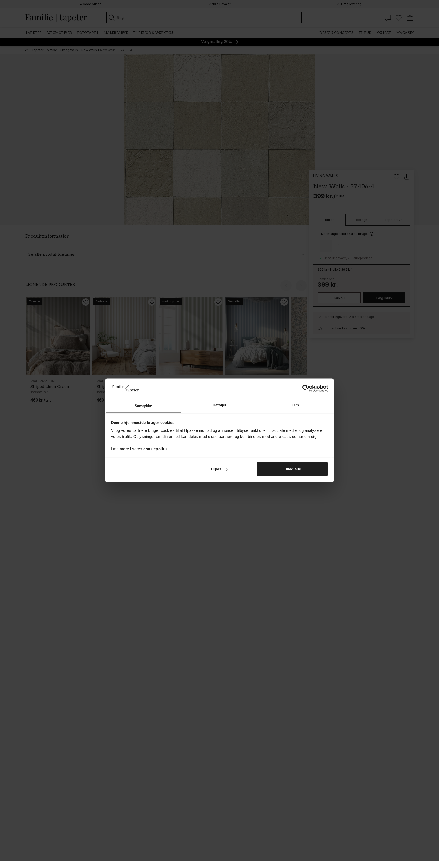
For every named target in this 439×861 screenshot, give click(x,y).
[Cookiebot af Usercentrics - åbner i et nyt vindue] (306, 388)
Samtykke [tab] (143, 406)
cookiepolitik (155, 449)
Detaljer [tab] (220, 405)
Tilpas (215, 469)
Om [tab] (295, 405)
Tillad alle (292, 469)
